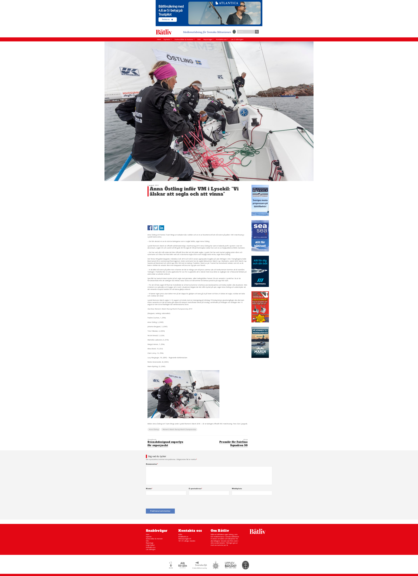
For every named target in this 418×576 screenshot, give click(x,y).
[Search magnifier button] (257, 32)
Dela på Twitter (155, 227)
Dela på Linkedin (161, 227)
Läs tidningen (150, 549)
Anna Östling (154, 429)
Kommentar (152, 464)
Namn (149, 489)
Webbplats (237, 489)
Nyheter (167, 39)
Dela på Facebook (149, 227)
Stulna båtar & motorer (183, 39)
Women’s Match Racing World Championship (179, 429)
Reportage (207, 39)
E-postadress (195, 489)
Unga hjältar (150, 545)
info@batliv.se (183, 537)
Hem (159, 39)
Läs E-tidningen (237, 39)
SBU (199, 39)
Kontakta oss (221, 39)
